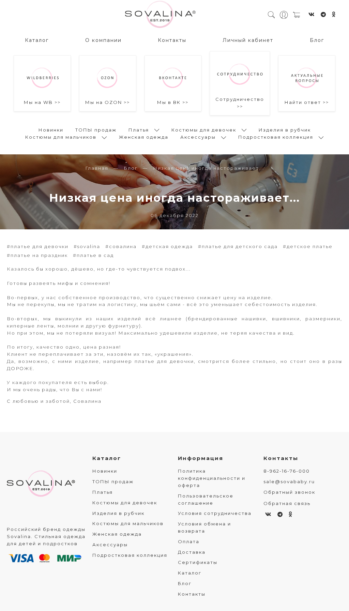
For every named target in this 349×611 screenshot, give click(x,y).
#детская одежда (167, 246)
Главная (96, 168)
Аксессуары (198, 137)
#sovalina (87, 246)
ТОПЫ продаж (96, 130)
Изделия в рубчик (285, 130)
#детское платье (308, 246)
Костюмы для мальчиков (60, 137)
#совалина (121, 246)
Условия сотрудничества (215, 513)
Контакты (172, 40)
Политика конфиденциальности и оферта (211, 478)
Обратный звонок (289, 492)
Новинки (51, 130)
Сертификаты (197, 562)
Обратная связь (286, 503)
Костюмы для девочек (203, 130)
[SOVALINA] (160, 15)
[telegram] (324, 14)
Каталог (37, 40)
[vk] (311, 14)
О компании (103, 40)
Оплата (188, 541)
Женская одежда (143, 137)
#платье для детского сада (238, 246)
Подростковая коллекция (275, 137)
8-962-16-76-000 (286, 471)
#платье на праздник (37, 255)
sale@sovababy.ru (289, 481)
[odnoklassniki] (334, 14)
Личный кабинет (248, 40)
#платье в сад (93, 255)
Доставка (192, 552)
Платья (138, 130)
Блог (317, 40)
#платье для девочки (38, 246)
